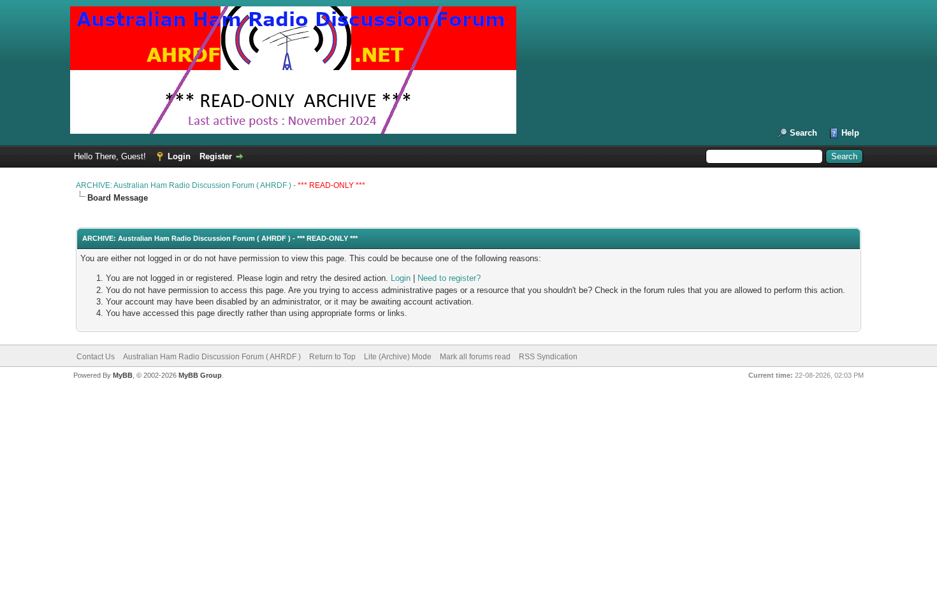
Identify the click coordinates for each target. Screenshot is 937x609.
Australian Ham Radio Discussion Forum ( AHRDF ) (212, 356)
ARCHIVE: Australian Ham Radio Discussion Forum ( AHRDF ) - (220, 185)
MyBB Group (200, 375)
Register (216, 156)
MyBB (123, 375)
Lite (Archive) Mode (398, 356)
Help (850, 133)
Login (179, 156)
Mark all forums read (475, 356)
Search (803, 133)
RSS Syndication (548, 356)
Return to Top (332, 356)
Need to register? (449, 278)
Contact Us (95, 356)
